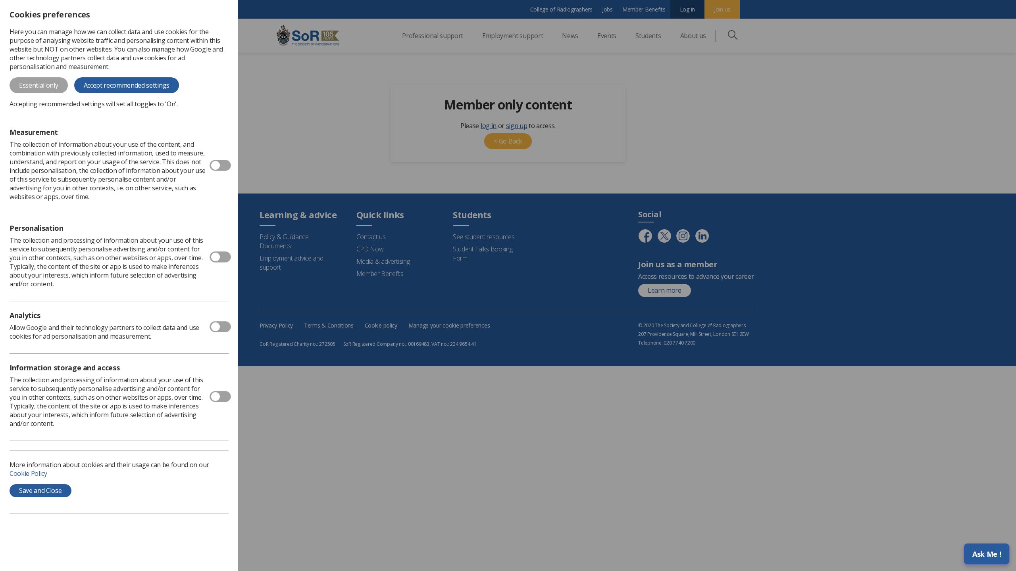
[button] (987, 554)
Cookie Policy (28, 473)
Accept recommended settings (126, 85)
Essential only (38, 85)
